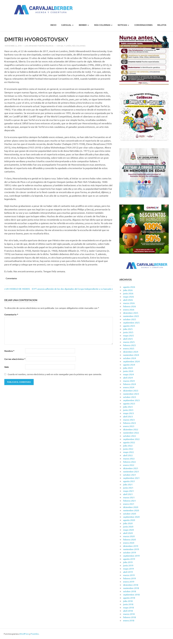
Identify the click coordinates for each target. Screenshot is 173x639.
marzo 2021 (129, 497)
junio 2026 (128, 293)
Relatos (161, 25)
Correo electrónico (14, 359)
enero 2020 (128, 542)
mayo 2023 (128, 413)
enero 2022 (128, 465)
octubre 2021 (129, 474)
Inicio (53, 25)
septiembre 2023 (131, 400)
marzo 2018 (129, 614)
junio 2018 (128, 604)
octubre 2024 (129, 358)
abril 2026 (128, 299)
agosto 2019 (129, 559)
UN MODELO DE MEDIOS (18, 288)
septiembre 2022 (131, 439)
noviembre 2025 (131, 316)
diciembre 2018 (130, 584)
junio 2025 (128, 332)
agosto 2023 (129, 403)
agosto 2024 (129, 364)
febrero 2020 (129, 539)
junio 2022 (128, 448)
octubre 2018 (129, 591)
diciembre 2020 (130, 507)
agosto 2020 (129, 520)
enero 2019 (128, 581)
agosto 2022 (129, 442)
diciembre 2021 (130, 468)
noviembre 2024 (131, 355)
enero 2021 (128, 503)
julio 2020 (128, 523)
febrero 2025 (129, 345)
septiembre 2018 (131, 594)
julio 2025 (128, 329)
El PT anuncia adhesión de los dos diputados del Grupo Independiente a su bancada (71, 288)
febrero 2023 (129, 423)
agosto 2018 (129, 597)
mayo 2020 (128, 529)
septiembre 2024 (131, 361)
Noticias (122, 25)
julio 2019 (128, 562)
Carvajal (66, 25)
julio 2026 (128, 290)
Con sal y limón (63, 46)
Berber (83, 25)
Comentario (11, 314)
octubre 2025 (129, 319)
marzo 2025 (129, 342)
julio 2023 (128, 406)
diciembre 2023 (130, 390)
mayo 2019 (128, 568)
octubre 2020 (129, 513)
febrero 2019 (129, 578)
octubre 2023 (129, 397)
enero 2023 (128, 426)
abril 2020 (128, 533)
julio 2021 (128, 484)
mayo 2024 (128, 374)
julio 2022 (128, 445)
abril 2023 (128, 416)
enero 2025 (128, 348)
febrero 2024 (129, 384)
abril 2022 (128, 455)
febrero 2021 (129, 500)
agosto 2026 (129, 286)
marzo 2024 (129, 380)
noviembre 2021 (131, 471)
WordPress (24, 634)
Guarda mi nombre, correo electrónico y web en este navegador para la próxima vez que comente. (55, 374)
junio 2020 (128, 526)
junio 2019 (128, 565)
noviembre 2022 (131, 432)
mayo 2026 (128, 296)
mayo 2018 (128, 607)
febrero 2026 (129, 306)
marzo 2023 (129, 419)
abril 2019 (128, 571)
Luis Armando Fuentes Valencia (39, 46)
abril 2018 (128, 610)
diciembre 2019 (130, 546)
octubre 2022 (129, 435)
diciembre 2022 (130, 429)
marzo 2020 (129, 536)
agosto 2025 (129, 325)
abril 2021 (128, 494)
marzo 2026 (129, 303)
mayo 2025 (128, 335)
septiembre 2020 (131, 516)
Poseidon (35, 634)
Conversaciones (143, 25)
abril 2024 (128, 377)
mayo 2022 (128, 452)
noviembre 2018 (131, 588)
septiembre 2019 (131, 555)
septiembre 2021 (131, 478)
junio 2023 (128, 410)
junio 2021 (128, 487)
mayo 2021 (128, 491)
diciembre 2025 (130, 312)
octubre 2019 (129, 552)
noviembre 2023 (131, 393)
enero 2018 (128, 620)
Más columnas (102, 25)
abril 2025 (128, 338)
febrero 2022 (129, 461)
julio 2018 (128, 601)
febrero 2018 (129, 617)
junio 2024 (128, 371)
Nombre (9, 350)
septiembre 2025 (131, 322)
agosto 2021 (129, 481)
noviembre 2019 (131, 549)
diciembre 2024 (130, 351)
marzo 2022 (129, 458)
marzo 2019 (129, 575)
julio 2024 (128, 367)
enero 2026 (128, 309)
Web (6, 367)
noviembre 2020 (131, 510)
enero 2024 (128, 387)
